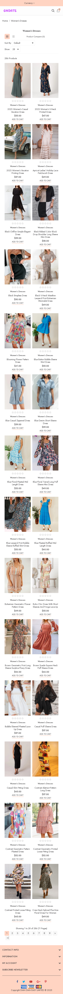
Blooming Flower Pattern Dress (18, 361)
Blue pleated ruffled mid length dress (45, 544)
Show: (7, 49)
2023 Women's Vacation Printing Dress (18, 172)
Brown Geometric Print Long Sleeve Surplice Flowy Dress (18, 667)
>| (8, 937)
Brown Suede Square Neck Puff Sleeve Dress (45, 667)
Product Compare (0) (36, 36)
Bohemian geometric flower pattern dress (18, 605)
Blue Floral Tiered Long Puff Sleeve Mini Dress (45, 483)
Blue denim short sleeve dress (45, 422)
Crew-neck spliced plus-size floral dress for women (45, 911)
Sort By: (8, 43)
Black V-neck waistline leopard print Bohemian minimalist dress (45, 298)
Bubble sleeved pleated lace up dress (17, 728)
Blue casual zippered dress (18, 420)
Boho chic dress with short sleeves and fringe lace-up (45, 605)
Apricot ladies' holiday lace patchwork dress (45, 172)
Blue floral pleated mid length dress (17, 483)
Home (5, 20)
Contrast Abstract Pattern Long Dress (45, 789)
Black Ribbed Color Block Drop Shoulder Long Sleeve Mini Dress (45, 234)
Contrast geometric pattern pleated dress (18, 850)
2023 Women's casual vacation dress (17, 110)
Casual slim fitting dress (18, 787)
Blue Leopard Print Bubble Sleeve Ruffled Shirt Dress (17, 544)
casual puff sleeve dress (45, 726)
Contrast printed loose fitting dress (18, 911)
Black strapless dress (17, 295)
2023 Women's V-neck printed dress (45, 110)
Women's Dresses (19, 20)
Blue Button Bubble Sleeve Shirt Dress (45, 361)
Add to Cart (18, 119)
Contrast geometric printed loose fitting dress (45, 850)
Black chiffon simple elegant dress (17, 233)
